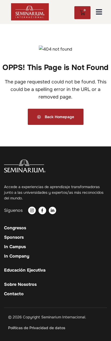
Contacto (14, 294)
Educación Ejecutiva (25, 270)
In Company (16, 256)
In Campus (15, 246)
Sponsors (14, 237)
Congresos (15, 228)
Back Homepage (59, 116)
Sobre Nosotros (20, 284)
